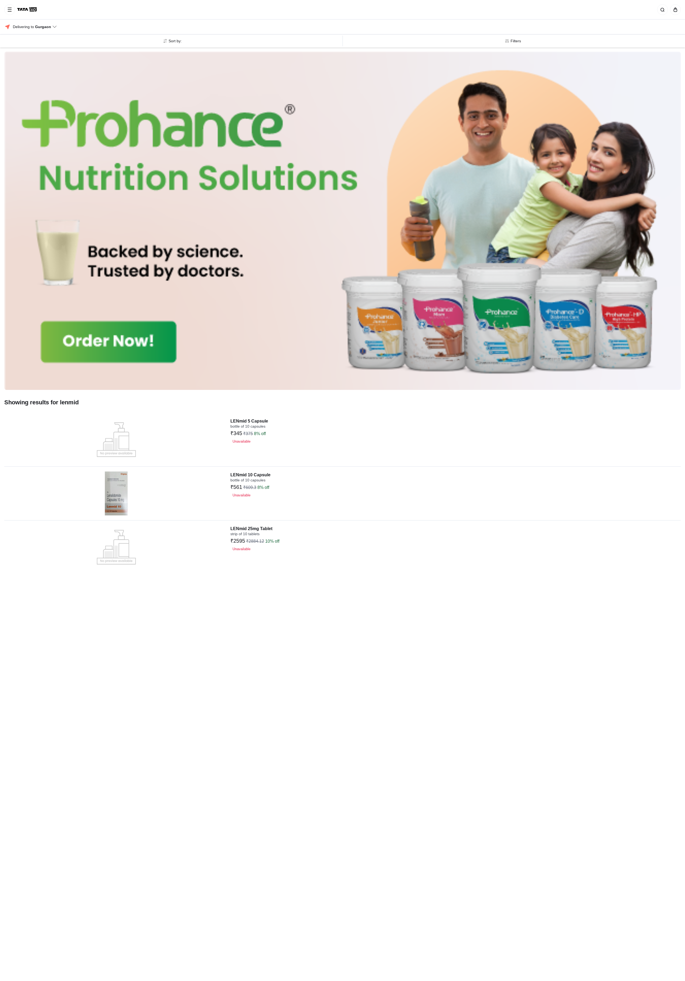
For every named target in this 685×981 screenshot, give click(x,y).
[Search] (661, 9)
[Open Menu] (9, 9)
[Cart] (674, 9)
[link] (27, 9)
